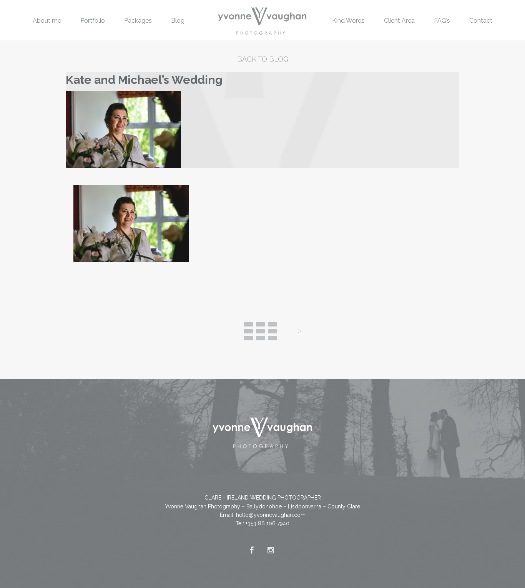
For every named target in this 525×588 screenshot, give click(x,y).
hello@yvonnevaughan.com (271, 515)
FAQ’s (442, 20)
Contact (480, 20)
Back (260, 331)
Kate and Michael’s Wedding (144, 80)
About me (47, 20)
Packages (138, 20)
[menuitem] (47, 20)
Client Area (399, 20)
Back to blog (262, 59)
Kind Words (348, 20)
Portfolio (92, 20)
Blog (177, 20)
